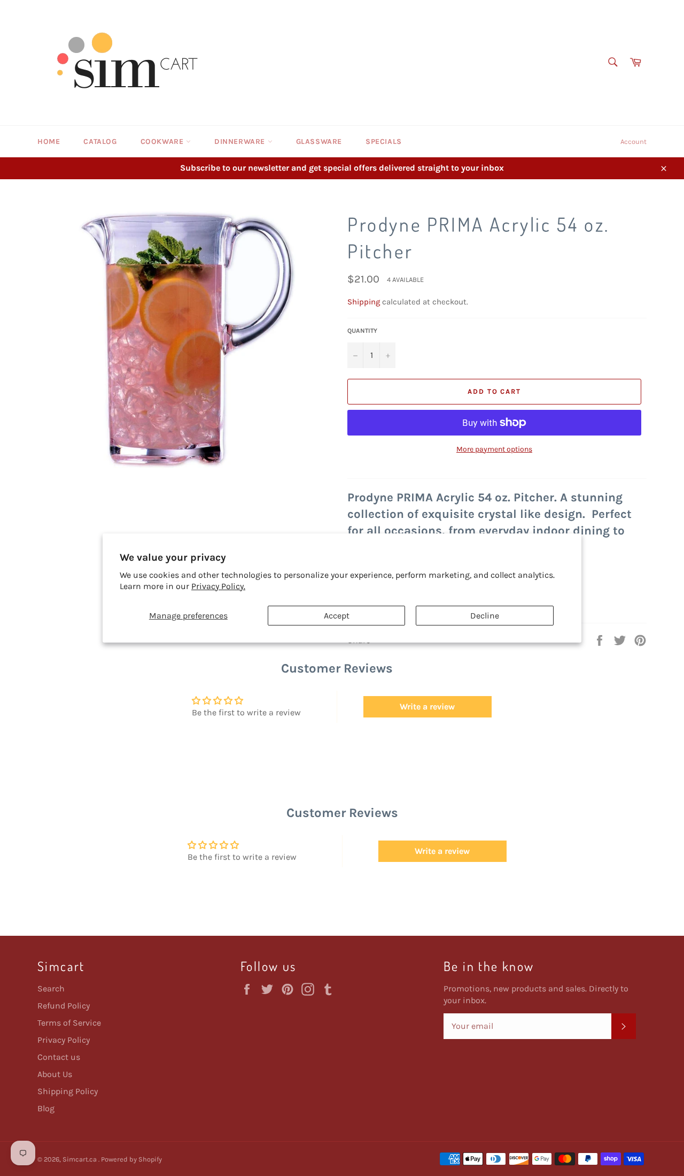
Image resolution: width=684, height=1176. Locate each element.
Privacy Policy (63, 1040)
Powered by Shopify (131, 1159)
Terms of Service (69, 1023)
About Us (54, 1074)
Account (633, 142)
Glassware (319, 141)
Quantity (362, 330)
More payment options (494, 449)
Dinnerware (241, 141)
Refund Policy (63, 1006)
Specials (384, 141)
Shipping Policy (67, 1091)
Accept (336, 615)
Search (51, 988)
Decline (484, 615)
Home (48, 141)
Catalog (99, 141)
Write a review (427, 706)
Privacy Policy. (218, 586)
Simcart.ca (80, 1159)
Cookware (163, 141)
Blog (46, 1108)
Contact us (58, 1057)
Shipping (363, 302)
